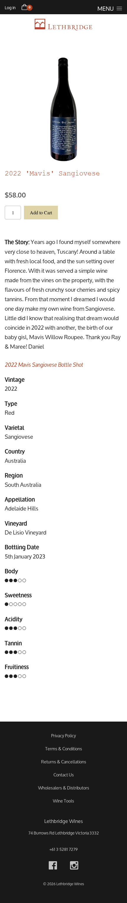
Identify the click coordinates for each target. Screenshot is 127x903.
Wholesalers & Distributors (63, 787)
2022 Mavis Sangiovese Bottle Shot (44, 364)
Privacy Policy (63, 735)
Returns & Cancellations (63, 761)
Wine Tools (63, 800)
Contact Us (63, 774)
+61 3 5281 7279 (63, 849)
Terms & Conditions (63, 748)
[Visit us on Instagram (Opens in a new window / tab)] (74, 866)
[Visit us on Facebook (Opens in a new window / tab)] (53, 866)
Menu (105, 9)
